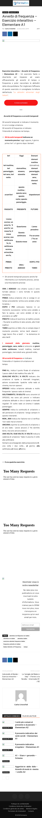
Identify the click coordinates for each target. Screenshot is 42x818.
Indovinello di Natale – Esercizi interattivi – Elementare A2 (10, 676)
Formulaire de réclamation (17, 811)
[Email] (15, 34)
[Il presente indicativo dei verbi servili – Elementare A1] (8, 736)
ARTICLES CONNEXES (12, 716)
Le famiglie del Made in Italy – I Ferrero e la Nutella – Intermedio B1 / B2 (30, 678)
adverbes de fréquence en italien (19, 635)
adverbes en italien (9, 638)
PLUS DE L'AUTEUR (29, 716)
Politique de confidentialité (20, 804)
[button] (4, 3)
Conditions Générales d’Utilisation (20, 806)
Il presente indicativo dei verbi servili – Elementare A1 (26, 736)
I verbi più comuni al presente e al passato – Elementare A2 (26, 725)
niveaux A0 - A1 (14, 12)
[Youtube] (27, 796)
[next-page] (7, 777)
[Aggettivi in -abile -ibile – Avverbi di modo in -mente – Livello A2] (8, 769)
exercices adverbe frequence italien (14, 641)
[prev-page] (3, 777)
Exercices (5, 12)
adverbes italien (22, 638)
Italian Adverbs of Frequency (12, 647)
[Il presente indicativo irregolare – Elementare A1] (8, 747)
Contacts (31, 811)
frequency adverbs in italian (11, 644)
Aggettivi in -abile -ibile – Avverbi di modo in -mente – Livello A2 (26, 769)
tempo (26, 647)
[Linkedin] (10, 34)
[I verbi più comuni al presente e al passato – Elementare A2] (8, 725)
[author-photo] (21, 701)
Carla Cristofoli (10, 29)
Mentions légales (31, 809)
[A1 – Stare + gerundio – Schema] (8, 758)
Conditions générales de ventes (13, 809)
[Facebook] (4, 34)
